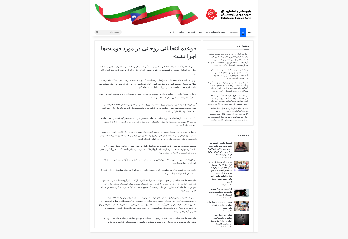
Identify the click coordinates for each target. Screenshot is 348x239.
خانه (250, 32)
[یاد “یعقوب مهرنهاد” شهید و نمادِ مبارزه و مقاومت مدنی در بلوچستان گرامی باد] (241, 193)
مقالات (181, 32)
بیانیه (201, 32)
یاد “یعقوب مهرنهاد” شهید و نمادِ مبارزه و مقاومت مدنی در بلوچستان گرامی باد (220, 192)
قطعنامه (191, 32)
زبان (173, 32)
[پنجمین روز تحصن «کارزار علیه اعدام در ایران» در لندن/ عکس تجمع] (241, 206)
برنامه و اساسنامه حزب (216, 32)
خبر (243, 32)
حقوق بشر (233, 32)
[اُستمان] (228, 13)
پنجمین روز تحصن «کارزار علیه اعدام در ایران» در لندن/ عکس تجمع (219, 205)
